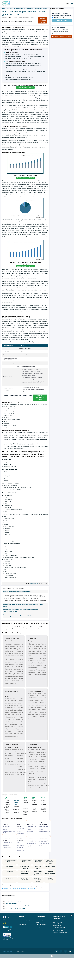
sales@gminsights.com (61, 932)
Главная (3, 8)
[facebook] (65, 951)
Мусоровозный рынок (12, 903)
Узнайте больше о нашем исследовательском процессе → (18, 888)
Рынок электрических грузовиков (15, 908)
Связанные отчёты (57, 34)
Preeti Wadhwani (34, 583)
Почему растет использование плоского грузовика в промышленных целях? (23, 605)
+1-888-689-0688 (61, 927)
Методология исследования (60, 31)
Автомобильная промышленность (16, 8)
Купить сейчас (62, 20)
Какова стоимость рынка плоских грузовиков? (17, 591)
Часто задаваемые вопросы (60, 29)
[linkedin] (56, 951)
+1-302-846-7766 (59, 929)
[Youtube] (70, 951)
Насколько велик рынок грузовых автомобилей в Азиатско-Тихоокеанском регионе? (21, 610)
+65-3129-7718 (59, 931)
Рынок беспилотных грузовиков (15, 901)
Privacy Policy (46, 956)
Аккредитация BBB (16, 802)
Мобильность (29, 8)
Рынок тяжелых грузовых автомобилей (17, 906)
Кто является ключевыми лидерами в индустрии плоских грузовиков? (20, 616)
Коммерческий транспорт (41, 8)
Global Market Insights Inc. (9, 951)
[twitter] (60, 951)
